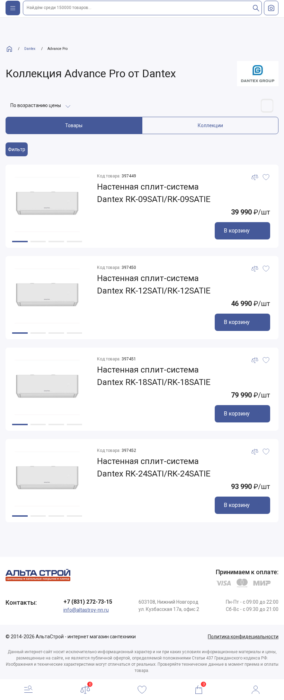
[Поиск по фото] (271, 8)
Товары (73, 125)
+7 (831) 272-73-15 (87, 601)
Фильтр (16, 149)
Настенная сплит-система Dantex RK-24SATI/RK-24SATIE (154, 467)
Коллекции (210, 125)
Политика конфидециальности (243, 636)
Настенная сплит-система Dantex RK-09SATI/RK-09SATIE (154, 193)
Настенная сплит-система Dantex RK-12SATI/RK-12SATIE (154, 284)
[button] (20, 241)
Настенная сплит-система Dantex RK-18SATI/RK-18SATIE (154, 376)
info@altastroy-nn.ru (86, 610)
